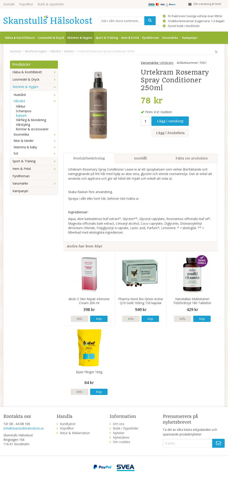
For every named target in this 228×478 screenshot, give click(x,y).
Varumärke (170, 38)
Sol (16, 153)
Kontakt (9, 4)
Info (79, 319)
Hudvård (20, 95)
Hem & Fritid (130, 38)
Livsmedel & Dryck (51, 38)
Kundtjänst (67, 424)
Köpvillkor (26, 4)
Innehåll (140, 158)
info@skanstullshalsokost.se (23, 428)
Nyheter (118, 433)
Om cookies (121, 442)
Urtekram (157, 63)
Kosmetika (21, 134)
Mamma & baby (25, 147)
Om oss (118, 424)
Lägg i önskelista (170, 133)
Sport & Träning (107, 38)
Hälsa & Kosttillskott (20, 38)
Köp (99, 319)
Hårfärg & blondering (31, 120)
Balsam (21, 115)
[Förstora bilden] (98, 105)
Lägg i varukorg (170, 121)
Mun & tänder (24, 140)
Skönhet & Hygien (79, 38)
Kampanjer (190, 38)
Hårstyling (23, 124)
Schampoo (23, 111)
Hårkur (20, 106)
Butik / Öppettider (125, 428)
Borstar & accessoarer (32, 129)
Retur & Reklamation (75, 433)
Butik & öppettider (51, 4)
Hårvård (19, 101)
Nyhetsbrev (121, 437)
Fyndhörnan (150, 38)
